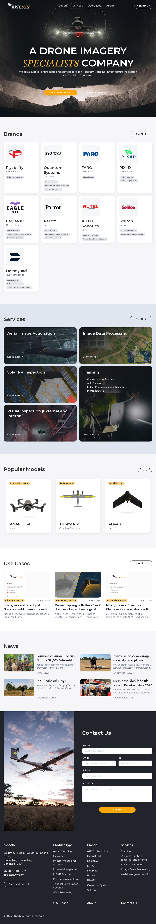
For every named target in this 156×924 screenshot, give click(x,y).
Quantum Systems (98, 885)
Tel (120, 757)
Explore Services (96, 92)
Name (86, 745)
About (110, 5)
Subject (87, 770)
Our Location (16, 884)
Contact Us (143, 5)
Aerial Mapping (62, 851)
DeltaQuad (94, 856)
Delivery (58, 856)
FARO (90, 865)
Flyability (92, 870)
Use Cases (94, 5)
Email (85, 757)
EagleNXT (93, 860)
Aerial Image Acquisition (136, 874)
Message (88, 783)
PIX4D (91, 880)
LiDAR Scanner (62, 874)
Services (77, 5)
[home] (17, 5)
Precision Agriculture (66, 879)
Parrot (91, 875)
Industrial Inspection (65, 869)
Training (126, 851)
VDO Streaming (63, 892)
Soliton (91, 890)
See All (141, 134)
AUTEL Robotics (97, 851)
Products (61, 5)
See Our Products (61, 92)
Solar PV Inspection (133, 864)
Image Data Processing (135, 869)
